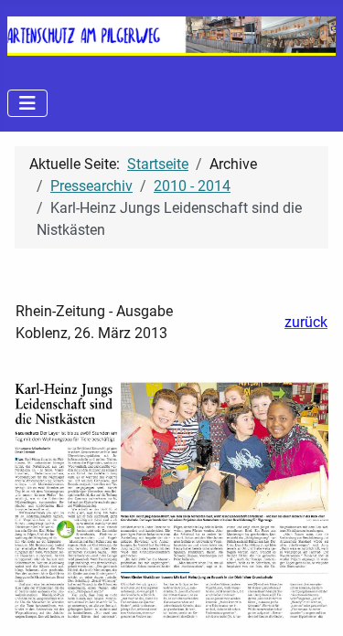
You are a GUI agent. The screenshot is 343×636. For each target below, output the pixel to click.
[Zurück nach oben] (311, 602)
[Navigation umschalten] (27, 103)
